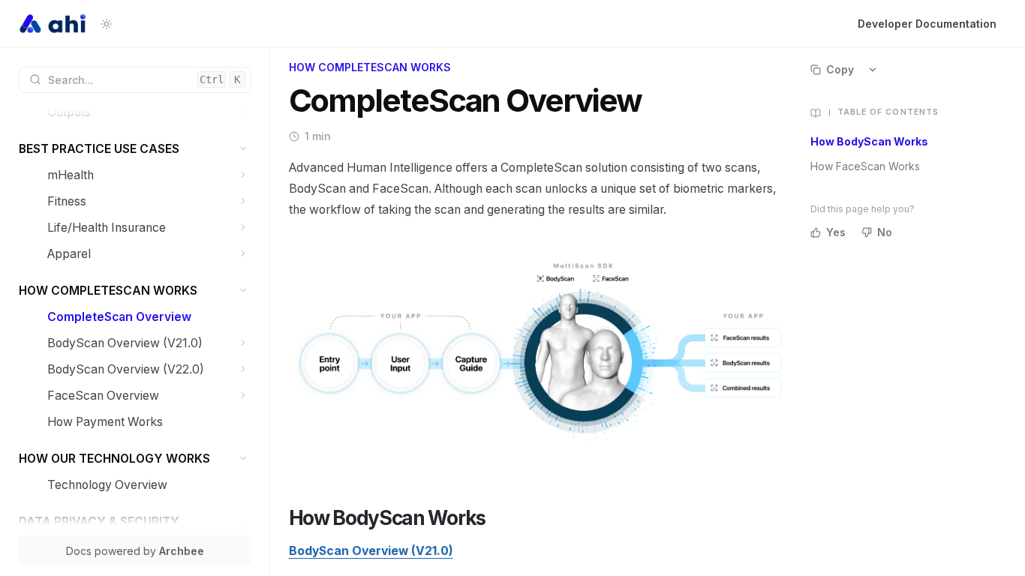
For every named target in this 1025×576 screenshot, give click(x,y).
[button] (243, 112)
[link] (149, 112)
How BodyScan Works (869, 141)
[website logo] (54, 24)
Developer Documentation (927, 23)
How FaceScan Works (865, 166)
